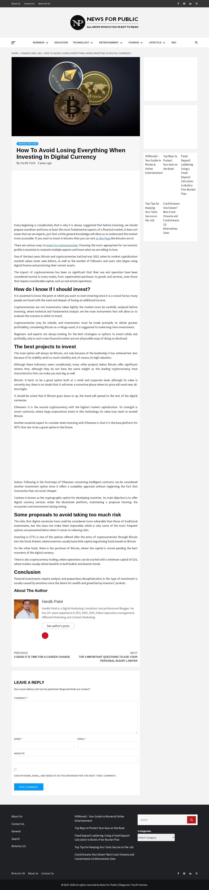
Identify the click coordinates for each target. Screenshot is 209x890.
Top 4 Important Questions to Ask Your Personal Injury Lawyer (108, 657)
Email (81, 738)
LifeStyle (155, 42)
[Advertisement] (75, 200)
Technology (81, 42)
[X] (195, 3)
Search (15, 839)
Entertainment (109, 42)
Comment (21, 698)
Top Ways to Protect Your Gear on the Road (170, 162)
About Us (15, 3)
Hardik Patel (28, 163)
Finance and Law (27, 144)
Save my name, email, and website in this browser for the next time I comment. (65, 775)
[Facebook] (176, 3)
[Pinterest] (182, 3)
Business (38, 42)
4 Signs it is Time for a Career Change (42, 655)
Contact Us (29, 3)
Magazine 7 (125, 884)
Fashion (134, 42)
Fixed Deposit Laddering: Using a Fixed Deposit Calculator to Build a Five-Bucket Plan (188, 175)
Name (18, 738)
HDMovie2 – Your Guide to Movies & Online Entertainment (154, 164)
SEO (173, 42)
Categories (144, 831)
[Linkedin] (188, 3)
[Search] (191, 819)
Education (61, 42)
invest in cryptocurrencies (62, 245)
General (16, 831)
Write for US (44, 3)
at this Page (103, 238)
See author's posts (58, 626)
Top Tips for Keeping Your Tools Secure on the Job (152, 212)
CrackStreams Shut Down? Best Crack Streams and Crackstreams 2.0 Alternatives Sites (171, 218)
